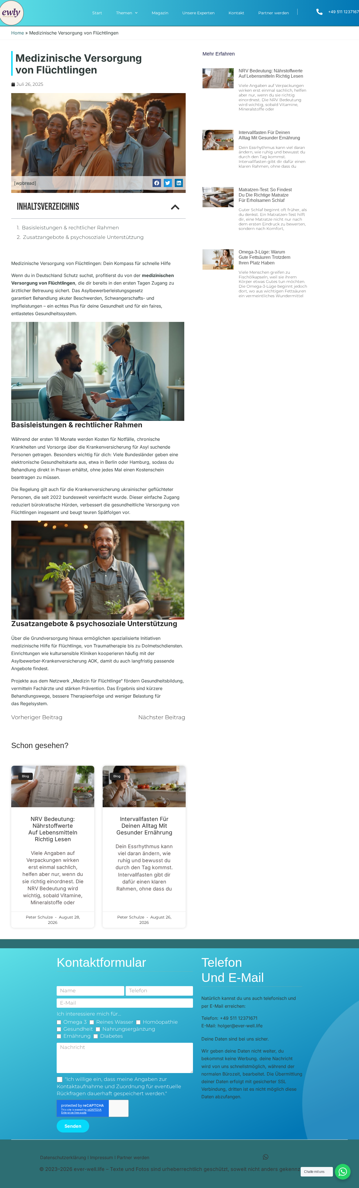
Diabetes (111, 1036)
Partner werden (273, 12)
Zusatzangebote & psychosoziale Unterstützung (83, 237)
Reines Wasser (114, 1022)
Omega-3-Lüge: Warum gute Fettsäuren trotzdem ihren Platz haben (264, 257)
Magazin (160, 12)
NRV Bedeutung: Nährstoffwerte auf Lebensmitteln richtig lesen (52, 829)
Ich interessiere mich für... (89, 1014)
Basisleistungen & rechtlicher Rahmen (70, 228)
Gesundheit (78, 1029)
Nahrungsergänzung (128, 1029)
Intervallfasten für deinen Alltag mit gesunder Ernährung (144, 826)
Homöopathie (160, 1022)
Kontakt (236, 12)
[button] (157, 183)
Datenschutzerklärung (63, 1157)
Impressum (101, 1157)
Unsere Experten (198, 12)
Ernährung (77, 1036)
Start (97, 12)
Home (17, 33)
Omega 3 (75, 1022)
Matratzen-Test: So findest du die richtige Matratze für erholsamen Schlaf (265, 195)
